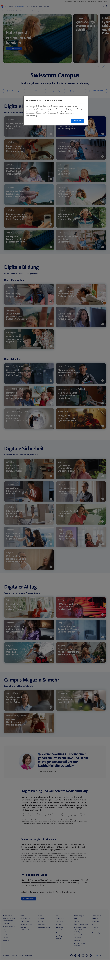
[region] (55, 110)
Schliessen (77, 121)
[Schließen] (85, 98)
